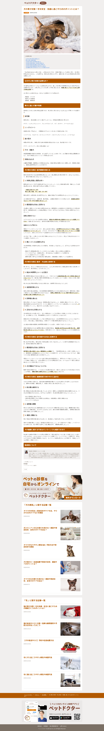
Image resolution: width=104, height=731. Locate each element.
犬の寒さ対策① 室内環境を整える (33, 61)
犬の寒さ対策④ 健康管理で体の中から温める (36, 66)
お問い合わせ (63, 726)
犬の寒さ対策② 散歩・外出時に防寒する (35, 63)
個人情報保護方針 (54, 726)
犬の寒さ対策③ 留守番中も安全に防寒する (35, 64)
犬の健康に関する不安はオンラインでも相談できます (37, 67)
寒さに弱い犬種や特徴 (31, 60)
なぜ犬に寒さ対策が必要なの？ (33, 58)
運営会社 (40, 726)
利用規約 (46, 726)
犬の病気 (26, 12)
